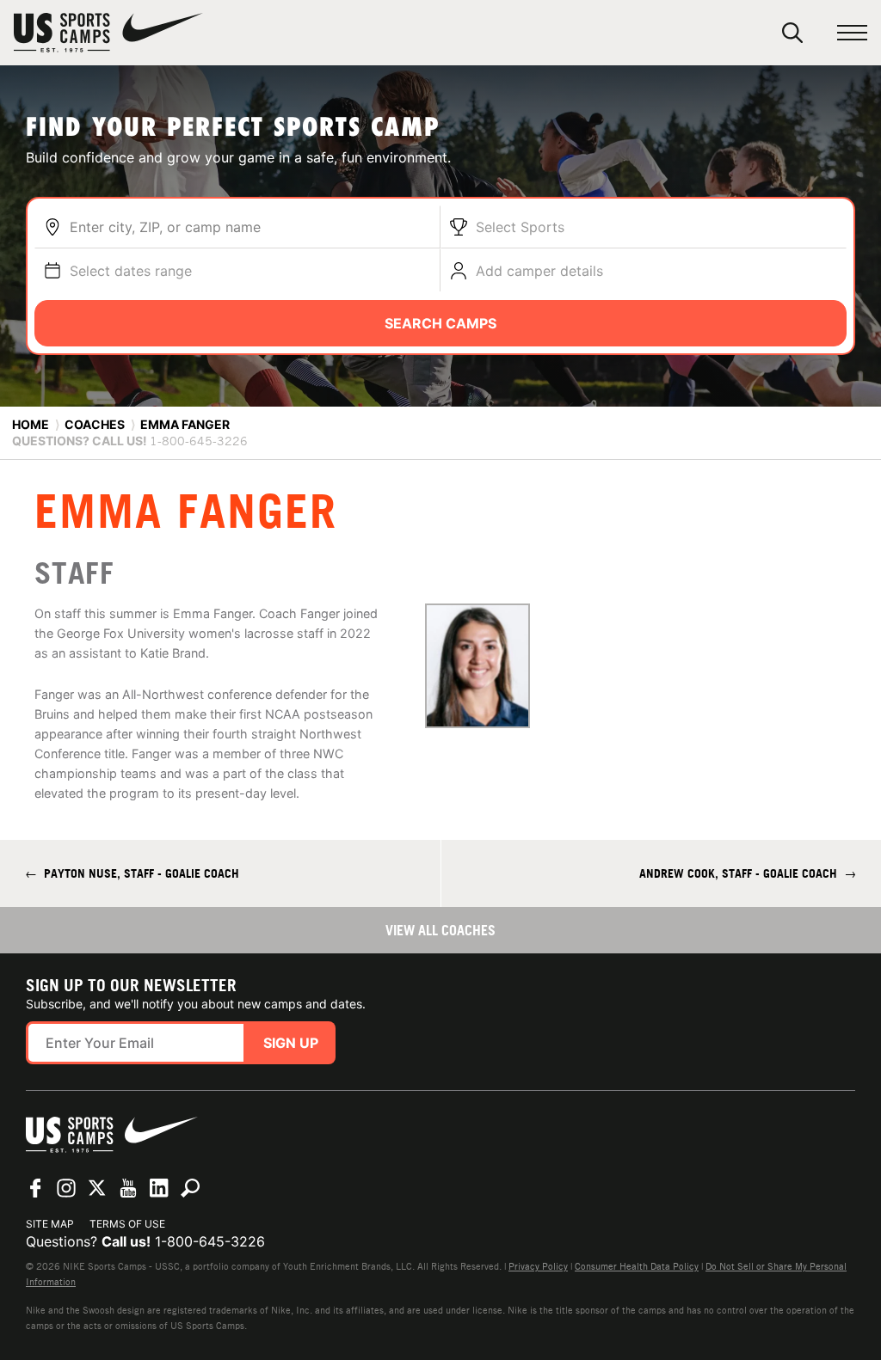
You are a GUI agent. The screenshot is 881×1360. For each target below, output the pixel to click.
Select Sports (520, 227)
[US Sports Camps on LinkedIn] (159, 1188)
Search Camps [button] (440, 323)
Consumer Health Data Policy (637, 1266)
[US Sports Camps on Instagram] (66, 1188)
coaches (95, 424)
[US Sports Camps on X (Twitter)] (97, 1188)
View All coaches (440, 930)
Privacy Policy (538, 1266)
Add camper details (539, 270)
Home (30, 424)
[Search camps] (190, 1188)
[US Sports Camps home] (108, 32)
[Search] (792, 32)
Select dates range (131, 270)
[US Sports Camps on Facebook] (35, 1188)
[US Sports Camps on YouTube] (128, 1188)
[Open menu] (852, 33)
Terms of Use (127, 1223)
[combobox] (250, 226)
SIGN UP (290, 1042)
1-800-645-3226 (210, 1241)
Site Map (50, 1223)
